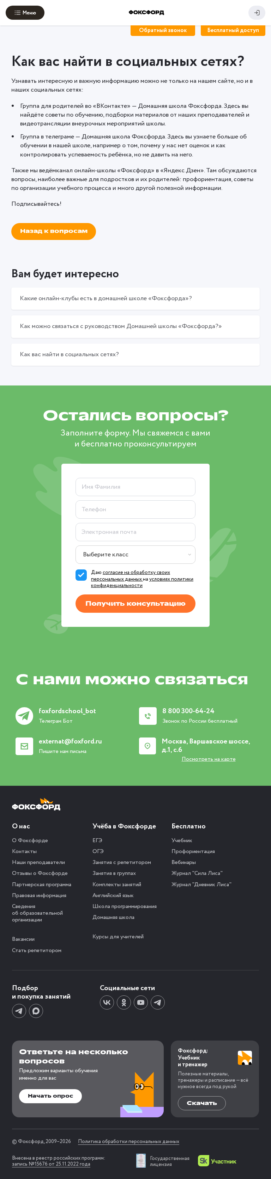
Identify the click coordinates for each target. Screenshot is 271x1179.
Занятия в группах (114, 873)
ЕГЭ (97, 841)
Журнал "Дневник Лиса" (201, 885)
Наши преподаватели (38, 862)
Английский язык (113, 895)
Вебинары (183, 862)
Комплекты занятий (116, 885)
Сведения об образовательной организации (37, 913)
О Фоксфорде (30, 841)
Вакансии (23, 939)
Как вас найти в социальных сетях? (69, 354)
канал (64, 170)
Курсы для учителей (118, 937)
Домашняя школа (113, 917)
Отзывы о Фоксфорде (40, 873)
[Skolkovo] (217, 1160)
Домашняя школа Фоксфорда (180, 106)
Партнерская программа (41, 885)
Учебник (181, 841)
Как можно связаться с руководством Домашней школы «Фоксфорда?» (121, 326)
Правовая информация (39, 895)
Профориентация (193, 851)
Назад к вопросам (54, 231)
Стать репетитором (36, 950)
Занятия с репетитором (121, 862)
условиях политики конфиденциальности (142, 582)
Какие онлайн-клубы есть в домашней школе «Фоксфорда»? (106, 298)
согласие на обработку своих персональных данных (130, 575)
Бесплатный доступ (233, 30)
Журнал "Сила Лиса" (197, 873)
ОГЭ (98, 851)
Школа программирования (124, 906)
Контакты (24, 851)
